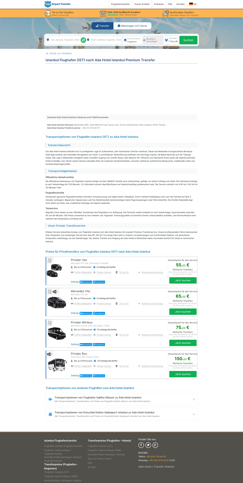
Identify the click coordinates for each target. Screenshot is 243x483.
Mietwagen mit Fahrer (133, 25)
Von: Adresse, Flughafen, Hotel (65, 40)
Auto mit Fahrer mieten (100, 458)
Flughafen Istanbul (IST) (56, 472)
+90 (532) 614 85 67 (159, 460)
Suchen (188, 40)
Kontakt (92, 467)
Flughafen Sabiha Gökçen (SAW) (61, 476)
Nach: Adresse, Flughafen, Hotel (106, 40)
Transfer (103, 25)
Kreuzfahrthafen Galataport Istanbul (62, 480)
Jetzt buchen (183, 280)
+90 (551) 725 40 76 (156, 456)
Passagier (173, 38)
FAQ (90, 462)
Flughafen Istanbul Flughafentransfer (63, 446)
